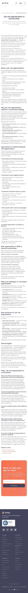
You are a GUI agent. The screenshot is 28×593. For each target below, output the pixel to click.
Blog (3, 564)
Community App (18, 543)
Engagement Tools (6, 550)
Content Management (6, 543)
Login (20, 3)
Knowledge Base (5, 560)
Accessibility (23, 586)
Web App (4, 541)
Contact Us (17, 569)
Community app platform (8, 450)
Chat (3, 548)
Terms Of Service (13, 586)
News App (17, 541)
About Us (17, 560)
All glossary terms (6, 453)
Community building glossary (9, 451)
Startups (17, 554)
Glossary (4, 571)
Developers (4, 573)
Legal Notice (5, 586)
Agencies (17, 550)
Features (4, 537)
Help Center (4, 575)
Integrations (4, 552)
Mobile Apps (4, 539)
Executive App (18, 539)
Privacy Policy (5, 562)
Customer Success (6, 567)
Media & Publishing (19, 552)
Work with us (18, 567)
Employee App (18, 537)
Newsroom (17, 562)
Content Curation (5, 545)
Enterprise (17, 547)
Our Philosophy (18, 564)
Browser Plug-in (5, 554)
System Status (5, 577)
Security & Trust (5, 569)
